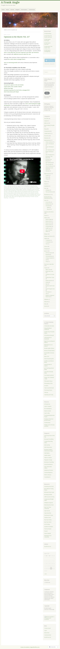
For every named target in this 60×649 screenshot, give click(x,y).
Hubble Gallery (47, 455)
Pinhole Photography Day (31, 194)
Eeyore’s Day (26, 188)
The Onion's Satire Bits (49, 264)
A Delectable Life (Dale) (49, 326)
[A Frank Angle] (30, 20)
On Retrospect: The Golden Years (48, 47)
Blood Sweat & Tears (20, 186)
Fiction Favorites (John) (49, 358)
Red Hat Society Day (30, 195)
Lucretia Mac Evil (11, 191)
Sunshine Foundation (48, 526)
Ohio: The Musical (49, 154)
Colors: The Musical (50, 143)
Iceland (47, 282)
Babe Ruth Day (12, 186)
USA (46, 293)
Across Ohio (48, 202)
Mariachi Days (35, 191)
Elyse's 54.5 (46, 356)
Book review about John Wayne (11, 91)
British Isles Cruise (49, 271)
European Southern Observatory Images (48, 450)
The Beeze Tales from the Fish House (48, 419)
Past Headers (24, 9)
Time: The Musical (49, 166)
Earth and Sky (47, 445)
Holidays (47, 190)
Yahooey (46, 392)
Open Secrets (47, 510)
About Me (46, 118)
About (7, 9)
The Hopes (48, 292)
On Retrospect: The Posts (47, 43)
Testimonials (32, 9)
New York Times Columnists (47, 508)
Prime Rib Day (17, 195)
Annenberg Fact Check (49, 486)
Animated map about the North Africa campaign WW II (17, 90)
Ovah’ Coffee (47, 413)
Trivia (47, 261)
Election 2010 (48, 221)
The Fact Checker (47, 528)
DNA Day (16, 188)
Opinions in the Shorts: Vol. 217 (17, 37)
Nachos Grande (47, 411)
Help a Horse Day (35, 189)
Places (47, 177)
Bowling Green (49, 204)
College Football (49, 258)
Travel (45, 267)
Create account (47, 628)
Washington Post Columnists (47, 536)
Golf (46, 259)
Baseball (47, 254)
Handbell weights (18, 189)
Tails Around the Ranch (49, 388)
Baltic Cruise (48, 269)
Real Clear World (47, 522)
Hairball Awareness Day (10, 189)
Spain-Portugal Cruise (50, 288)
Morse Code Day (7, 193)
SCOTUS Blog (47, 524)
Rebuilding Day (23, 195)
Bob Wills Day (27, 186)
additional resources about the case (22, 54)
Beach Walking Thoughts (49, 125)
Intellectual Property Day (22, 190)
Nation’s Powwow (24, 193)
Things (47, 179)
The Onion (32, 196)
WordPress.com (47, 546)
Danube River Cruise (50, 277)
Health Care (48, 228)
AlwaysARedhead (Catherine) (48, 329)
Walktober (46, 299)
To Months (48, 240)
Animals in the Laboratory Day (26, 185)
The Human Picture (48, 390)
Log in (45, 630)
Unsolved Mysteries (48, 472)
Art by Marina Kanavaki (49, 335)
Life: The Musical (49, 150)
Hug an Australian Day (12, 190)
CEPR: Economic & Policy (49, 496)
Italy (46, 284)
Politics (7, 195)
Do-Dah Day (21, 188)
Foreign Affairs (49, 226)
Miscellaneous (47, 194)
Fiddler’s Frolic (32, 188)
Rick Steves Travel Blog (49, 462)
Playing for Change (48, 460)
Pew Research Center (48, 515)
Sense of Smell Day (26, 196)
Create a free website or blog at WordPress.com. (30, 647)
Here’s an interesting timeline (11, 62)
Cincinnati (48, 205)
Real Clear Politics (48, 519)
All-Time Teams (49, 252)
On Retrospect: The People (47, 40)
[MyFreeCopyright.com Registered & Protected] (49, 619)
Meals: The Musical (49, 151)
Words (45, 306)
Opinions (36, 193)
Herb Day (6, 190)
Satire (13, 196)
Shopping (46, 248)
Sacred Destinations (48, 464)
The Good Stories (49, 192)
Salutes (45, 238)
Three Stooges (49, 164)
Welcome (46, 301)
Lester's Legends (47, 406)
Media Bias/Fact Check (49, 505)
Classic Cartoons (49, 142)
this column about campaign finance (16, 59)
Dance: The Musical (50, 146)
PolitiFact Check (47, 517)
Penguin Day (15, 194)
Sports (45, 251)
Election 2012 (48, 223)
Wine (45, 304)
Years (47, 243)
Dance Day (12, 188)
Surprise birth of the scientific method (13, 86)
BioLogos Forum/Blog (48, 439)
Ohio (45, 200)
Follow (47, 93)
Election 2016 (48, 224)
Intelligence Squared (48, 502)
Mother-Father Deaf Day (15, 193)
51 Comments (11, 197)
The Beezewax (47, 422)
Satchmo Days (8, 196)
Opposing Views (47, 513)
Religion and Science (48, 236)
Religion (46, 234)
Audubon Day (6, 186)
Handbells (24, 189)
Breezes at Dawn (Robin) (49, 350)
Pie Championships (22, 194)
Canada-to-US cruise (50, 274)
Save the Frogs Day (18, 196)
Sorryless (46, 385)
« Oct (45, 574)
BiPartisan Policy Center (49, 492)
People (47, 175)
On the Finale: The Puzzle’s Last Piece (48, 36)
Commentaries (7, 188)
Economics (46, 135)
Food (45, 183)
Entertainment (47, 140)
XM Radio (48, 171)
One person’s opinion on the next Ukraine (14, 85)
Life (45, 188)
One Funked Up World (49, 375)
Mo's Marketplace (48, 408)
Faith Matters (47, 453)
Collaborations (47, 133)
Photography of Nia (48, 383)
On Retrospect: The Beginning (47, 50)
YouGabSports (47, 477)
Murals (48, 209)
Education (46, 138)
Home (3, 9)
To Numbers (48, 242)
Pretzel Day (11, 195)
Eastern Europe (49, 280)
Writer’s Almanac (47, 474)
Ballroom (46, 123)
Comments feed (47, 635)
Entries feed (46, 632)
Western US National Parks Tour (50, 296)
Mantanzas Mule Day (28, 191)
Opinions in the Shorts (12, 185)
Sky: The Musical (49, 162)
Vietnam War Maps (8, 88)
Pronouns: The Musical (49, 160)
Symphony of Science (48, 470)
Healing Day (29, 189)
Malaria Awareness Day (19, 191)
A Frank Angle (10, 2)
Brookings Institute (48, 494)
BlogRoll (17, 9)
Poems (45, 215)
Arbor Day (35, 185)
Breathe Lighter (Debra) (49, 348)
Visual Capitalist (47, 533)
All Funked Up (47, 404)
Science (45, 246)
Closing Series (47, 131)
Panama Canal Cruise (50, 285)
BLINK (48, 207)
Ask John (46, 120)
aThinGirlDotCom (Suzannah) (48, 338)
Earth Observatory (48, 447)
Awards (12, 9)
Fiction (45, 181)
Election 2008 (48, 219)
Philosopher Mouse (48, 381)
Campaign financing (34, 186)
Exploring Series (47, 173)
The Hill (45, 531)
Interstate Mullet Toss (31, 190)
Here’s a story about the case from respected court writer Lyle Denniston (21, 52)
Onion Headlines (31, 193)
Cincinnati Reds (49, 256)
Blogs (45, 129)
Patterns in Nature (48, 457)
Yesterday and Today (48, 394)
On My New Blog (47, 33)
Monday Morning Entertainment (47, 197)
